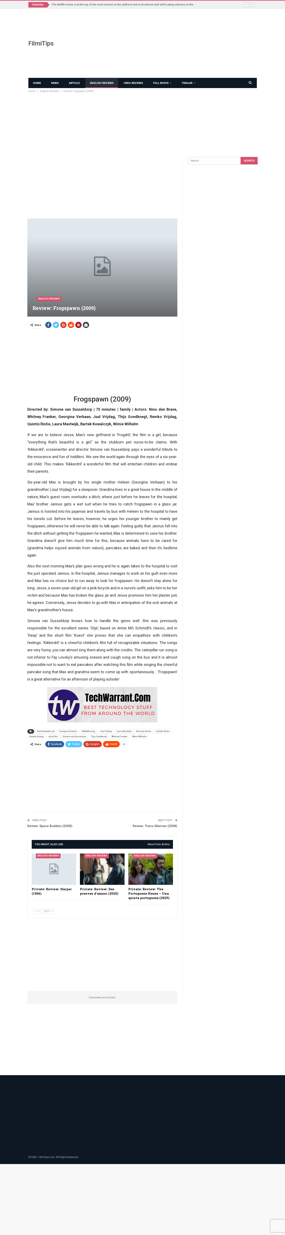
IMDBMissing (88, 731)
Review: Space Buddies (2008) (49, 826)
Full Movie (161, 83)
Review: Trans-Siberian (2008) (155, 826)
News (55, 83)
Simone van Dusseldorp (74, 736)
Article (74, 83)
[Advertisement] (182, 43)
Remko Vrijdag (36, 736)
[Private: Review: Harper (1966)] (54, 869)
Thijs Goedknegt (99, 736)
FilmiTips (41, 43)
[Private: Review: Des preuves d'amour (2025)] (102, 869)
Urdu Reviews (133, 83)
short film (53, 736)
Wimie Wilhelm (139, 736)
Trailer (187, 83)
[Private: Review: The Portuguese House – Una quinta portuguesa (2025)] (150, 869)
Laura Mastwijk (124, 731)
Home (37, 83)
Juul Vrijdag (106, 731)
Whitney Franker (119, 736)
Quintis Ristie (162, 731)
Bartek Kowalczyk (45, 731)
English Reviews (101, 83)
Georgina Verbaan (68, 731)
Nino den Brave (143, 731)
